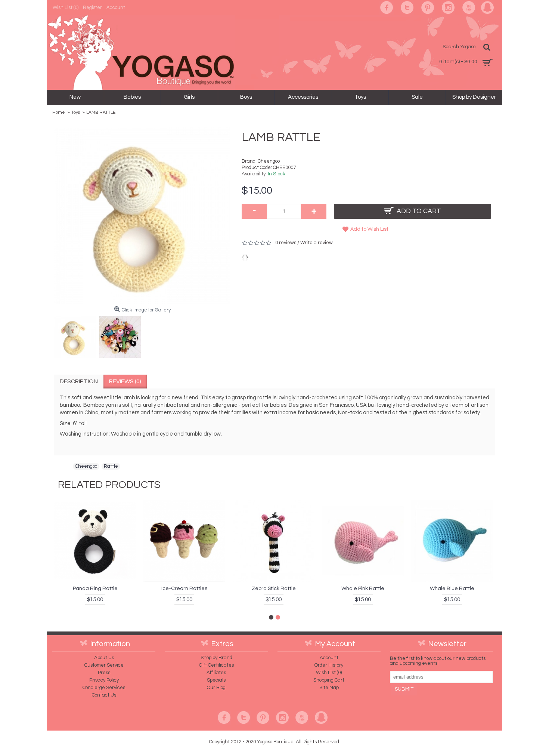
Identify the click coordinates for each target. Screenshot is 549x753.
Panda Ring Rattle (95, 588)
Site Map (329, 687)
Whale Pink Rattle (362, 588)
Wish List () (329, 672)
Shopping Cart (328, 680)
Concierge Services (104, 687)
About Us (104, 657)
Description (79, 381)
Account (329, 657)
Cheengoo (269, 161)
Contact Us (104, 695)
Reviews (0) (125, 381)
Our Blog (216, 687)
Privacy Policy (104, 680)
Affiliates (216, 672)
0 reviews (285, 242)
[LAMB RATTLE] (76, 335)
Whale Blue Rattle (452, 588)
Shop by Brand (216, 657)
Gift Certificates (216, 665)
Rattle (111, 466)
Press (104, 672)
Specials (216, 680)
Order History (328, 665)
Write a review (316, 242)
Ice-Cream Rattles (184, 588)
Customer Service (104, 665)
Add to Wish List (369, 229)
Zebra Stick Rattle (274, 588)
